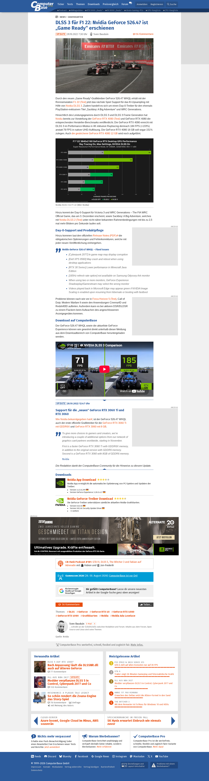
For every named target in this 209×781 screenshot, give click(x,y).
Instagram (121, 756)
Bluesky (67, 756)
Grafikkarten (75, 17)
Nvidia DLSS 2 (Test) (70, 220)
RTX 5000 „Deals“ (95, 10)
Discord (52, 756)
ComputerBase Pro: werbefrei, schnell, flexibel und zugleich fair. (101, 644)
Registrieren (157, 4)
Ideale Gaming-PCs (134, 10)
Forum (124, 4)
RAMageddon (77, 10)
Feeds (38, 756)
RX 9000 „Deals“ (114, 10)
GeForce (83, 611)
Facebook (83, 756)
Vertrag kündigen (91, 767)
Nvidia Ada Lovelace (123, 615)
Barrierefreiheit (108, 767)
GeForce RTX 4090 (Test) (106, 118)
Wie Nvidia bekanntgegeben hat (73, 419)
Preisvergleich (110, 4)
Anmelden (142, 4)
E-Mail (89, 624)
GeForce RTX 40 (100, 611)
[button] (172, 4)
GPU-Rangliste (154, 10)
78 (58, 702)
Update (60, 34)
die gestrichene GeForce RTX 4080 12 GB (95, 133)
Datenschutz (36, 770)
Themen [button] (80, 4)
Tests (70, 4)
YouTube (163, 756)
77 (58, 671)
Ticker (60, 4)
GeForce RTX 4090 (68, 615)
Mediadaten (57, 767)
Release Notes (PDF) (104, 235)
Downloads (94, 4)
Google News (102, 756)
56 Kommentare (70, 604)
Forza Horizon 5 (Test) (104, 299)
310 (58, 687)
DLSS (72, 611)
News (63, 17)
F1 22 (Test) (79, 102)
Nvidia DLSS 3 (74, 105)
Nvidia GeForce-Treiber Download (90, 499)
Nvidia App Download (81, 480)
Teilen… (147, 604)
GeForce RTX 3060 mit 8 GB (90, 426)
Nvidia (59, 118)
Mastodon (138, 756)
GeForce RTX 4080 (123, 611)
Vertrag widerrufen (73, 767)
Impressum (36, 767)
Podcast (63, 10)
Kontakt (46, 767)
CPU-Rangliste (171, 10)
